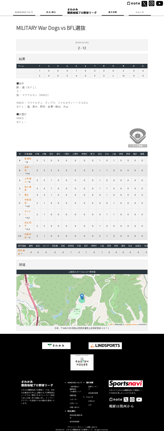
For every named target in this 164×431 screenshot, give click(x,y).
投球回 (71, 246)
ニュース (140, 12)
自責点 (138, 246)
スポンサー (74, 399)
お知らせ (91, 401)
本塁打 (84, 154)
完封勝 (55, 246)
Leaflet (111, 324)
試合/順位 (51, 12)
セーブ (46, 246)
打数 (44, 154)
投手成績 (22, 246)
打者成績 (28, 154)
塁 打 (92, 154)
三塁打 (75, 154)
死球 (128, 154)
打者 (79, 246)
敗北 (38, 246)
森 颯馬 (28, 158)
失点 (130, 246)
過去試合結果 (74, 421)
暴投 (123, 246)
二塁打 (66, 154)
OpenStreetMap (131, 324)
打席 (37, 154)
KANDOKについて (24, 12)
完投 (63, 246)
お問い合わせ (74, 407)
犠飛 (142, 154)
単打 (58, 154)
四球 (121, 154)
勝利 (31, 246)
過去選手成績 (93, 393)
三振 (114, 154)
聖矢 (27, 195)
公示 (89, 405)
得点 (100, 154)
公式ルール (74, 403)
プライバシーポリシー (76, 427)
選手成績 (112, 12)
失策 (146, 246)
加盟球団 (73, 395)
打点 (107, 154)
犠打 (135, 154)
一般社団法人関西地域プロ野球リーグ (75, 389)
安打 (51, 154)
